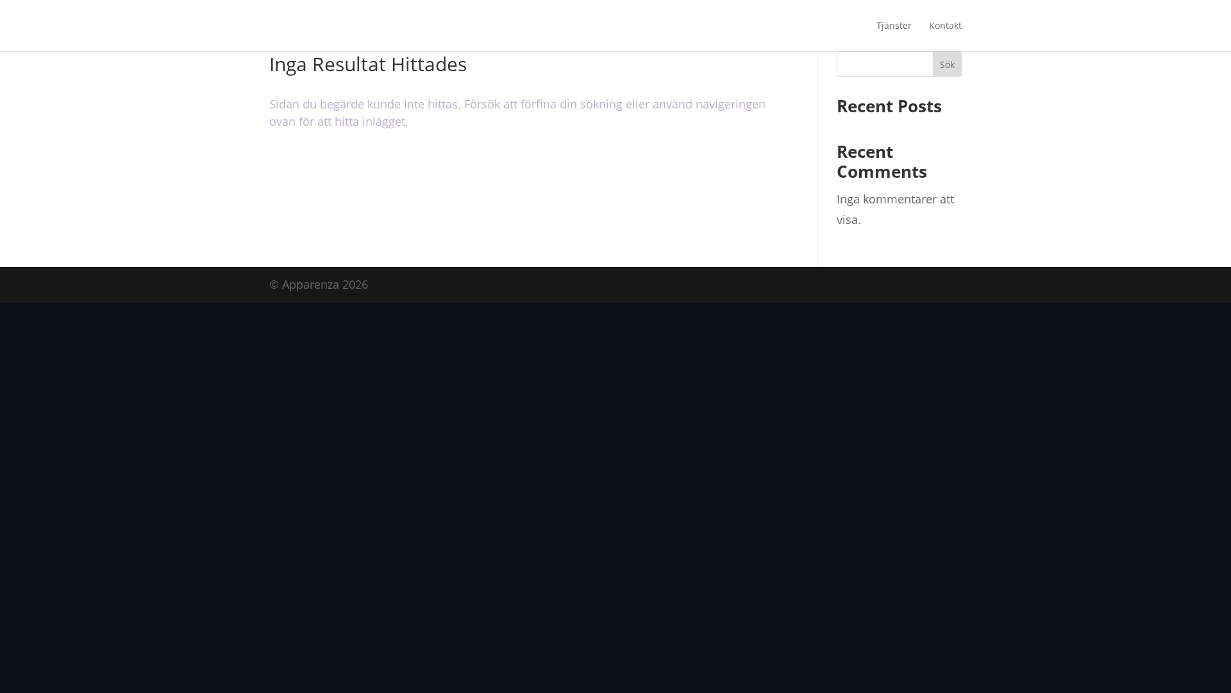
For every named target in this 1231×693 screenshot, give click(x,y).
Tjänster (894, 26)
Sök (947, 64)
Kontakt (945, 26)
